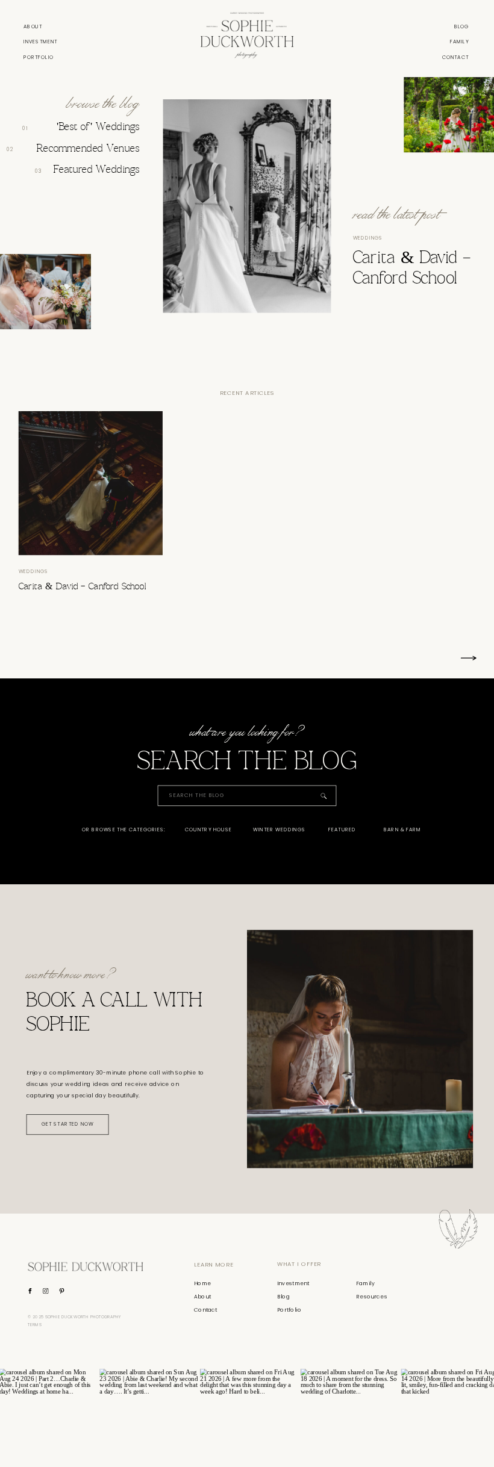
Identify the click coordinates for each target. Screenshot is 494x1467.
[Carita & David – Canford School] (91, 483)
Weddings (368, 237)
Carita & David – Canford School (82, 587)
